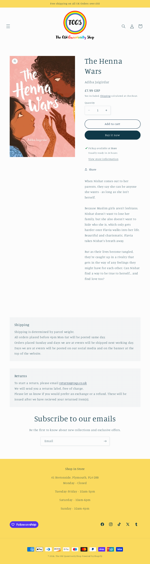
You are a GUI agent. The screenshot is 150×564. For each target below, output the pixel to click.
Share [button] (92, 169)
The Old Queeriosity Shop (69, 556)
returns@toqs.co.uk (73, 383)
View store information (103, 158)
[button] (8, 26)
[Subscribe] (105, 441)
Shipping (105, 95)
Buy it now (112, 135)
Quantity (90, 102)
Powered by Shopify (92, 556)
